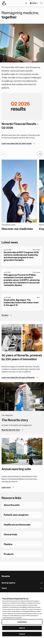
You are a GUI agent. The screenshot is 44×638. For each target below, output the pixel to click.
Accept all (22, 634)
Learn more (6, 487)
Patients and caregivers (16, 515)
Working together (41, 583)
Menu (41, 3)
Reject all (22, 628)
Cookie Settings (22, 622)
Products (9, 554)
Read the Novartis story (11, 430)
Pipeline (8, 544)
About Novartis (12, 505)
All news (5, 315)
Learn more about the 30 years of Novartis (18, 377)
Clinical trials (10, 534)
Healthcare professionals (17, 525)
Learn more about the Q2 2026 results (17, 143)
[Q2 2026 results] (22, 106)
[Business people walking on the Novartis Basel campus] (22, 451)
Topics (41, 588)
